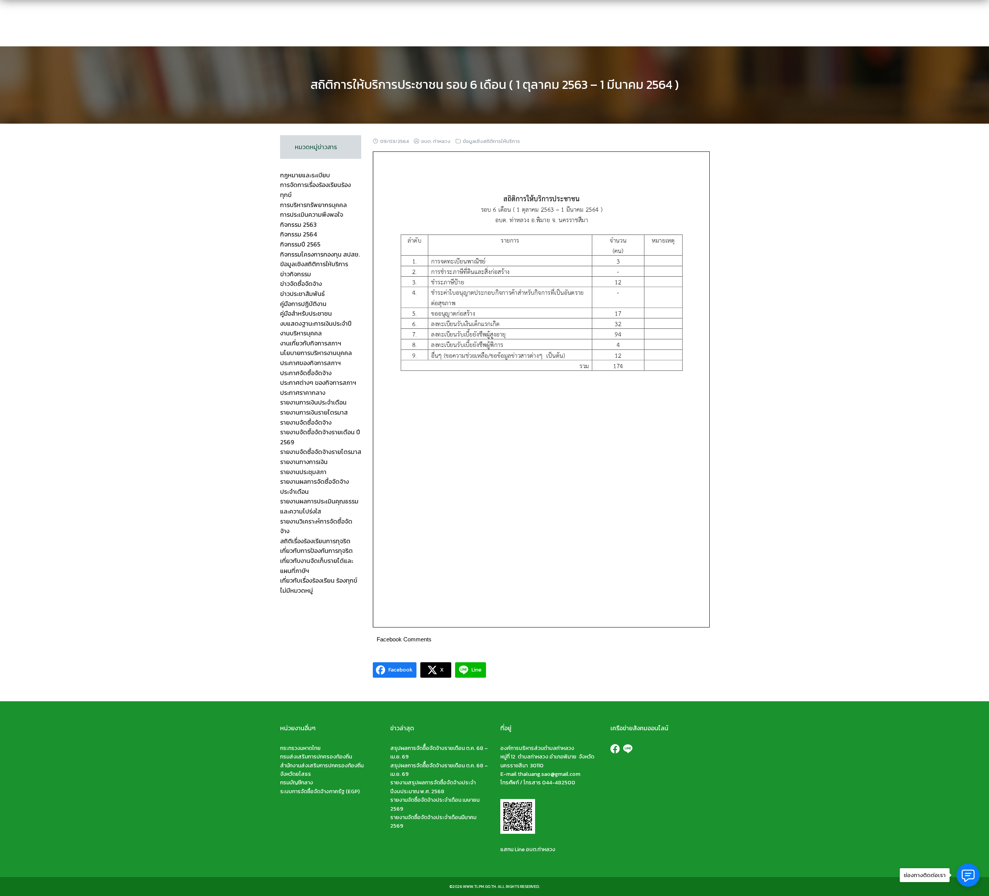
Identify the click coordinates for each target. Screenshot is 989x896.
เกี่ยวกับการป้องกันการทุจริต (316, 550)
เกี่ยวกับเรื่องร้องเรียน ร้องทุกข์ (318, 580)
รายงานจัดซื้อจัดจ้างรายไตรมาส (320, 451)
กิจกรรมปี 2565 (300, 244)
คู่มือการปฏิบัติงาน (303, 303)
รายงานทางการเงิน (304, 461)
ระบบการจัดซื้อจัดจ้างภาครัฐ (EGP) (320, 791)
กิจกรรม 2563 (298, 224)
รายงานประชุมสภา (303, 471)
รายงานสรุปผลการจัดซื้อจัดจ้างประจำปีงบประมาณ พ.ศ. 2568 (433, 787)
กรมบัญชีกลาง (296, 783)
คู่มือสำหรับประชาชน (306, 313)
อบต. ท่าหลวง (435, 141)
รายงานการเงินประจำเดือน (313, 402)
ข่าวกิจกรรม (295, 274)
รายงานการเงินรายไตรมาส (314, 412)
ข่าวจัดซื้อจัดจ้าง (301, 283)
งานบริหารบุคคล (301, 333)
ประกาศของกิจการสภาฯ (310, 362)
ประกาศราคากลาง (302, 392)
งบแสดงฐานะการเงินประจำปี (316, 323)
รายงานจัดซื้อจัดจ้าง (305, 422)
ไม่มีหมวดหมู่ (296, 590)
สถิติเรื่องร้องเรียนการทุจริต (315, 541)
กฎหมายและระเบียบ (305, 175)
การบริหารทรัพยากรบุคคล (313, 204)
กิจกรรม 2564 (298, 234)
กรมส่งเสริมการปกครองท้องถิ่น (316, 757)
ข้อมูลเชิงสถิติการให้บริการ (491, 141)
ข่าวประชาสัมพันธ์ (302, 293)
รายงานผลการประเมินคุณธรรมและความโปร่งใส (319, 506)
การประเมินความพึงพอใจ (311, 214)
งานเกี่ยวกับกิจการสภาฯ (310, 343)
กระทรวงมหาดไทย (300, 748)
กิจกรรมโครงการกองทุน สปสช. (320, 254)
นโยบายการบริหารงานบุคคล (316, 352)
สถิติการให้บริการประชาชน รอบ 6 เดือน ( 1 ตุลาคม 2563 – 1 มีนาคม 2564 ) (495, 84)
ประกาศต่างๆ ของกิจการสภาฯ (318, 382)
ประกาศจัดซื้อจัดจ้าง (305, 372)
